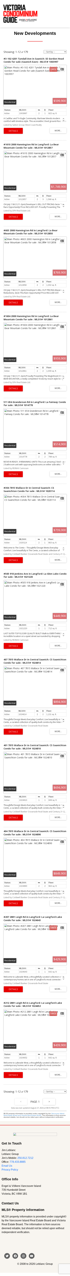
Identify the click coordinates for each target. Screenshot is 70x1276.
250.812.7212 (25, 1158)
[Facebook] (15, 1256)
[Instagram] (23, 1256)
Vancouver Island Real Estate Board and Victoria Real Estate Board (34, 1114)
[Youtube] (32, 1256)
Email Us (7, 1165)
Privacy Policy (10, 1169)
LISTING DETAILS (13, 131)
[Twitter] (7, 1256)
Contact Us (10, 1203)
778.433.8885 (18, 1161)
